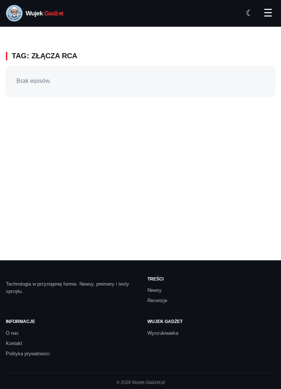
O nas (12, 333)
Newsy (154, 290)
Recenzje (157, 300)
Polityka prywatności (28, 353)
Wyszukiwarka (162, 333)
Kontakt (14, 343)
